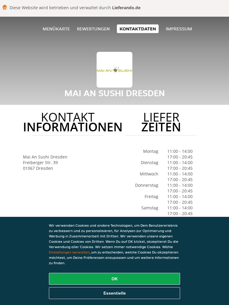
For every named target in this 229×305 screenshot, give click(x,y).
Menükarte (56, 29)
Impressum (179, 29)
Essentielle (114, 293)
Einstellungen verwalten (69, 252)
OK (115, 278)
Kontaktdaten (138, 29)
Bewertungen (93, 29)
